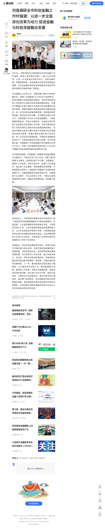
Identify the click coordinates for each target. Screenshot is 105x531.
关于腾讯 (15, 516)
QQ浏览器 (33, 519)
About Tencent (23, 516)
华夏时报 (15, 319)
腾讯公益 (26, 519)
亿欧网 (14, 335)
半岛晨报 (15, 451)
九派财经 (15, 352)
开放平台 (43, 516)
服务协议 (30, 516)
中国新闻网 (15, 434)
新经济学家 (15, 418)
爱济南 (14, 368)
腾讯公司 (31, 524)
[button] (87, 17)
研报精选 (15, 385)
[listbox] (33, 378)
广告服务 (49, 516)
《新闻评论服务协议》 (40, 458)
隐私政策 (37, 516)
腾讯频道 (39, 519)
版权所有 (36, 524)
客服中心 (45, 519)
